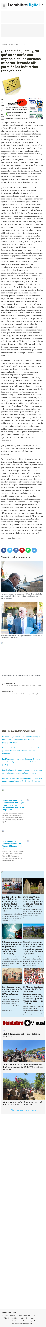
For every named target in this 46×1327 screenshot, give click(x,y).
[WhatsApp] (28, 550)
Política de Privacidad (9, 1318)
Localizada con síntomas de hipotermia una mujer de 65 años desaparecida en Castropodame (22, 771)
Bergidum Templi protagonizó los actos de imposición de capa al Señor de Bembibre (33, 901)
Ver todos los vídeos (23, 1110)
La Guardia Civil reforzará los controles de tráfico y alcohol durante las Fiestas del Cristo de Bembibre (21, 751)
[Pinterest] (22, 550)
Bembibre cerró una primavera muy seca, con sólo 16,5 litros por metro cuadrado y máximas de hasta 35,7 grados (33, 948)
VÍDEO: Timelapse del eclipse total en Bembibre (21, 1034)
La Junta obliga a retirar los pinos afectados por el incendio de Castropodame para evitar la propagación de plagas (22, 740)
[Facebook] (3, 550)
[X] (10, 550)
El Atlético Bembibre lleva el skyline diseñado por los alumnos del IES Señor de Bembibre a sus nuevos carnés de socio (12, 904)
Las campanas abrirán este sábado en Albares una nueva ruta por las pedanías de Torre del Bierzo (22, 779)
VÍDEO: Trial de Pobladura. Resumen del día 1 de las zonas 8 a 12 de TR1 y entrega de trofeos (23, 1067)
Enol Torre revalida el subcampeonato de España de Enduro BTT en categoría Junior (12, 991)
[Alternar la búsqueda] (42, 5)
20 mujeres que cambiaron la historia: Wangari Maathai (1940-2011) (12, 844)
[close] (4, 6)
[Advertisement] (23, 1211)
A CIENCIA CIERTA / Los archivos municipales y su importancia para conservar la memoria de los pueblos (13, 805)
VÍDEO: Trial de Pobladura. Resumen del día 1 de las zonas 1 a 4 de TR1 (22, 1103)
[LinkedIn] (16, 550)
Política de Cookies (27, 1318)
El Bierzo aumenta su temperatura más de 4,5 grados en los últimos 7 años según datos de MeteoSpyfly (12, 948)
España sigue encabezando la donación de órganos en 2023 (21, 675)
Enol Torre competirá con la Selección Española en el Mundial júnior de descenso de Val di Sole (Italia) (21, 762)
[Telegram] (34, 550)
